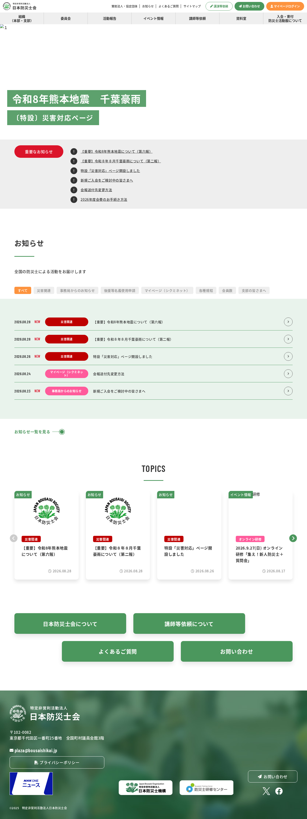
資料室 (241, 18)
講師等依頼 (197, 18)
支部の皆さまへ (254, 290)
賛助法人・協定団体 (124, 6)
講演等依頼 (221, 6)
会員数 (227, 290)
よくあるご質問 (169, 6)
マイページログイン (287, 6)
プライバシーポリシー (58, 762)
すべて (23, 290)
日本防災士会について (70, 623)
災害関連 (44, 290)
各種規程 (206, 290)
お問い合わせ (251, 6)
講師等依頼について (189, 623)
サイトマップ (192, 6)
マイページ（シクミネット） (167, 290)
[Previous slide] (14, 537)
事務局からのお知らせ (77, 290)
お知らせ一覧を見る (32, 431)
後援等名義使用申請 (120, 290)
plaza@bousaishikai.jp (36, 750)
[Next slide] (293, 537)
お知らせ (148, 6)
